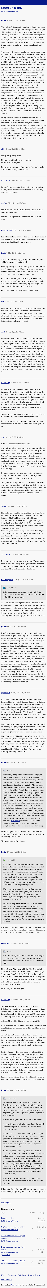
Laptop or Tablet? (11, 7)
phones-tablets (5, 1255)
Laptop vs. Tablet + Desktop (13, 1227)
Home (3, 1275)
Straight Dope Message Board (12, 2)
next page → (6, 1202)
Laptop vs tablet (7, 1218)
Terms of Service (34, 1275)
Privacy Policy (6, 1280)
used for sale (15, 821)
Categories (12, 1275)
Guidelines (22, 1275)
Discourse (14, 1285)
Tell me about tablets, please (13, 1260)
